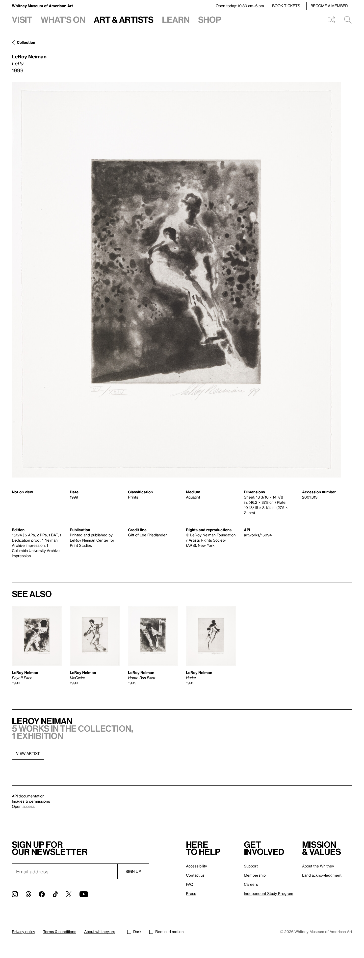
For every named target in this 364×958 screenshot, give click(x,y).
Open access (23, 806)
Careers (251, 884)
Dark (137, 931)
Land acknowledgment (321, 875)
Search (346, 20)
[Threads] (28, 894)
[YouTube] (84, 894)
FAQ (189, 884)
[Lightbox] (176, 280)
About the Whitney (318, 866)
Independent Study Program (268, 893)
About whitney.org (99, 931)
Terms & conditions (59, 931)
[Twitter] (69, 894)
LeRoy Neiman (29, 56)
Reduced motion (169, 931)
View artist (28, 753)
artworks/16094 (258, 535)
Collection (26, 42)
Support (251, 866)
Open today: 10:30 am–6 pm (240, 5)
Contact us (195, 875)
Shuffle (331, 20)
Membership (255, 875)
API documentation (28, 796)
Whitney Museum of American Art (42, 5)
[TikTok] (55, 894)
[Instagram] (15, 894)
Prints (133, 497)
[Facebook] (42, 894)
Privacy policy (23, 931)
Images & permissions (31, 801)
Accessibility (196, 866)
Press (191, 893)
